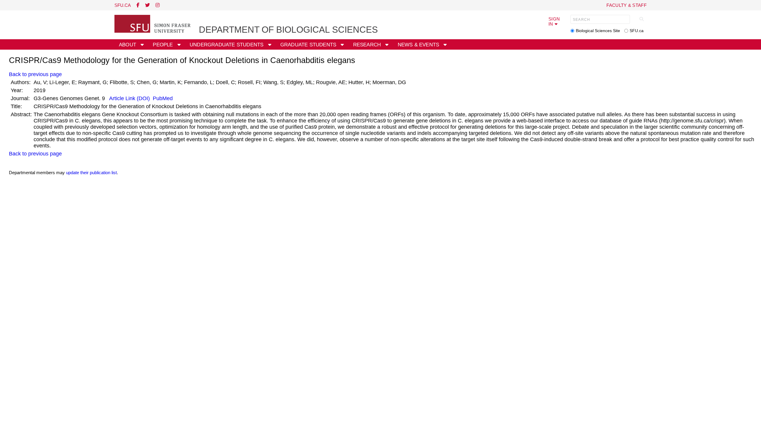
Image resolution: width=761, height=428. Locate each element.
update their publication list (91, 172)
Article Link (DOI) (129, 98)
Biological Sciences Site (598, 30)
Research (368, 45)
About (128, 45)
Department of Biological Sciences (288, 29)
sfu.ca (122, 5)
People (163, 45)
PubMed (162, 98)
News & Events (419, 45)
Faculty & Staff (626, 5)
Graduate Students (309, 45)
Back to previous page (35, 74)
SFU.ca (637, 30)
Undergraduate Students (227, 45)
